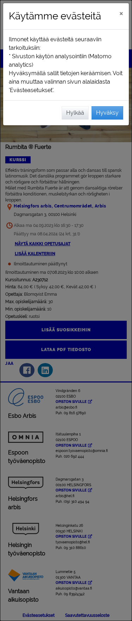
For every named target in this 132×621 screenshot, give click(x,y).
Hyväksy (107, 112)
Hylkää (75, 112)
